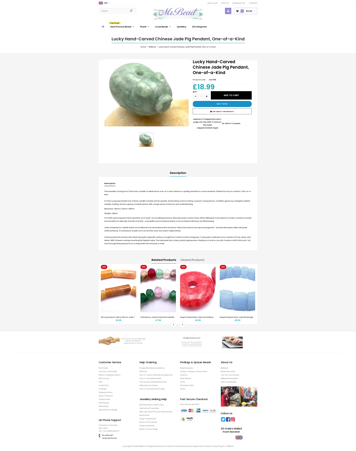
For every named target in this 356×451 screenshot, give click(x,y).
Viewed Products (192, 260)
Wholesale (103, 406)
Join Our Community (108, 371)
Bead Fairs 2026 (228, 371)
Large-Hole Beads (147, 418)
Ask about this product (223, 111)
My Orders (103, 368)
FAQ (100, 382)
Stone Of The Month (148, 422)
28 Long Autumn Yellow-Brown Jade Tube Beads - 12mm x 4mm (129, 317)
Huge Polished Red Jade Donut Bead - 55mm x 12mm (204, 317)
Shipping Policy (105, 392)
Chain (182, 389)
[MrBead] (178, 19)
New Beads (104, 402)
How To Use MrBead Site (150, 378)
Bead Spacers (186, 368)
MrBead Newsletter (229, 378)
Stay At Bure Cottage (108, 409)
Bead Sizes (144, 415)
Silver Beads (185, 378)
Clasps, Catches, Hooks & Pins (193, 371)
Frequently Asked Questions (152, 368)
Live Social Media (228, 382)
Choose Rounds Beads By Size (153, 382)
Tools (182, 382)
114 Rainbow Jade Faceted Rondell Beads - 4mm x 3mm (165, 317)
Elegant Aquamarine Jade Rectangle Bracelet (240, 317)
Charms (183, 375)
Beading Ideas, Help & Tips (151, 404)
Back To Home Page (148, 429)
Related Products (164, 260)
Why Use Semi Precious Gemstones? (156, 411)
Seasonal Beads (146, 425)
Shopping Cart (238, 3)
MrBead (224, 368)
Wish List (225, 3)
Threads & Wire (187, 385)
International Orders (148, 385)
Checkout (253, 3)
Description (178, 173)
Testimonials (104, 399)
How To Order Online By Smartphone (156, 375)
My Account (213, 3)
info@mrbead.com (191, 338)
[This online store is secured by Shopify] (187, 421)
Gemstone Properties (149, 408)
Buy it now (222, 104)
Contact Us (104, 385)
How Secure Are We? (189, 404)
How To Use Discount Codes (152, 389)
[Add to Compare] (132, 274)
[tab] (109, 184)
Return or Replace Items (109, 375)
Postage (102, 389)
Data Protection (106, 395)
